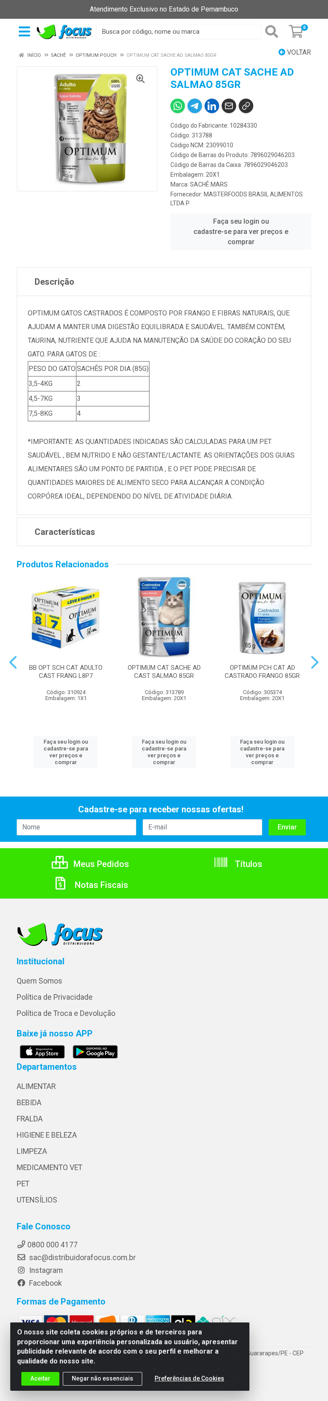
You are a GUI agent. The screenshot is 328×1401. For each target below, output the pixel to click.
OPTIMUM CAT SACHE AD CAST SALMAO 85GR (164, 672)
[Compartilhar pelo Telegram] (194, 106)
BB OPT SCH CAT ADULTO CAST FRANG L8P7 (65, 672)
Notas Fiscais (100, 885)
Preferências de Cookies (189, 1378)
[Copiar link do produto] (246, 106)
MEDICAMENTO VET (49, 1167)
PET (23, 1183)
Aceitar (40, 1378)
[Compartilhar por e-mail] (229, 106)
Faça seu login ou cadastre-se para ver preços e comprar (240, 231)
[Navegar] (13, 662)
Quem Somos (39, 981)
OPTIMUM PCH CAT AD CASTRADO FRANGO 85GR (262, 672)
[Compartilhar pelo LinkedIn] (212, 106)
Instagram (45, 1270)
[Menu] (24, 31)
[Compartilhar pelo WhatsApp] (177, 106)
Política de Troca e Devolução (66, 1013)
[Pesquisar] (273, 31)
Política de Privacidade (55, 997)
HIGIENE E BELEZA (47, 1135)
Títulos (247, 864)
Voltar (298, 52)
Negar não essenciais (102, 1378)
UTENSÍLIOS (37, 1200)
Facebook (44, 1283)
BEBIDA (29, 1102)
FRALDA (30, 1119)
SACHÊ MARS (209, 184)
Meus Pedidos (100, 864)
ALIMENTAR (36, 1086)
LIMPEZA (32, 1151)
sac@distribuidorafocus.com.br (81, 1257)
